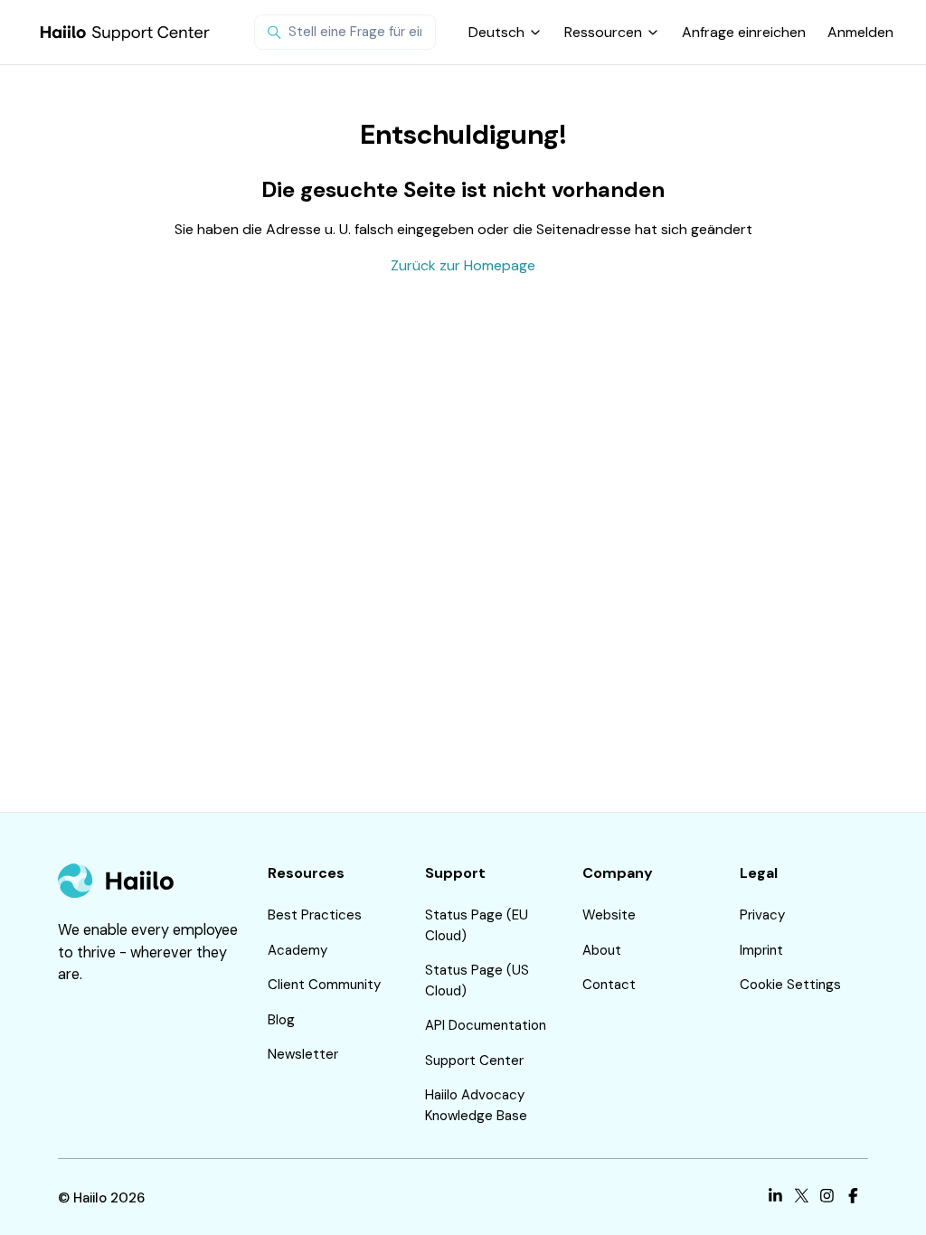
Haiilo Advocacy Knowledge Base (476, 1105)
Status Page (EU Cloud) (476, 925)
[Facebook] (853, 1198)
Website (609, 915)
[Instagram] (827, 1198)
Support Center (474, 1060)
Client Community (324, 985)
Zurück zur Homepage (463, 265)
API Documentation (485, 1025)
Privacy (762, 915)
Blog (281, 1020)
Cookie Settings (790, 985)
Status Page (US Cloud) (477, 980)
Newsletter (303, 1054)
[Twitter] (801, 1198)
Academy (297, 950)
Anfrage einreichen (744, 32)
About (601, 950)
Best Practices (315, 915)
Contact (609, 985)
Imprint (761, 950)
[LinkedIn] (775, 1198)
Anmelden (860, 32)
